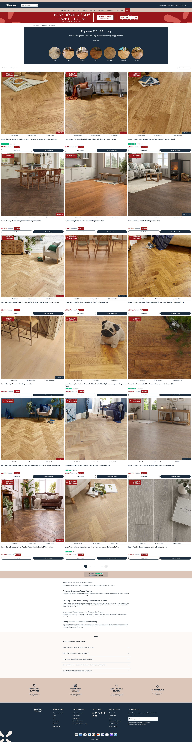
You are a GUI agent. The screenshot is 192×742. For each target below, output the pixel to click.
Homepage (36, 25)
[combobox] (28, 5)
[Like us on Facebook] (96, 713)
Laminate (84, 10)
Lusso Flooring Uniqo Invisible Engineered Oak (17, 384)
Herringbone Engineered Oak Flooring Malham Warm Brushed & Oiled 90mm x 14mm (30, 465)
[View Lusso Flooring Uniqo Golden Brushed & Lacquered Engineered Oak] (159, 347)
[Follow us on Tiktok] (93, 716)
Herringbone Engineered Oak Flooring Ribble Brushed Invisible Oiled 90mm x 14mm (30, 302)
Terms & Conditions (78, 721)
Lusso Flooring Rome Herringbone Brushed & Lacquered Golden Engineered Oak (156, 302)
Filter (5, 68)
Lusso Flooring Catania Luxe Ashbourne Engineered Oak (147, 547)
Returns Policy (76, 718)
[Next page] (106, 566)
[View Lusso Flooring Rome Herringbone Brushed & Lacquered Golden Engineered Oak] (159, 266)
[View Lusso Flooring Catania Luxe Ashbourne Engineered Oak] (159, 510)
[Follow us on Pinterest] (105, 713)
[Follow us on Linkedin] (102, 713)
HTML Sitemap (113, 726)
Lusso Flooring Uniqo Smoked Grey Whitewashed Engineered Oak (151, 465)
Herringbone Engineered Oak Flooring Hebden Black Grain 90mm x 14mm (90, 139)
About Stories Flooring (115, 721)
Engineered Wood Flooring (48, 25)
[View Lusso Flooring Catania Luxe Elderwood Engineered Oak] (96, 184)
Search (37, 5)
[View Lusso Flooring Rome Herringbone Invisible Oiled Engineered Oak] (96, 429)
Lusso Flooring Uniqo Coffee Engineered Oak (144, 221)
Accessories (110, 10)
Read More (96, 40)
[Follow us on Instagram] (93, 713)
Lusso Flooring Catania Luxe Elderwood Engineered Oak (84, 221)
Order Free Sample (48, 150)
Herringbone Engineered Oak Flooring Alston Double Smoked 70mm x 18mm (27, 547)
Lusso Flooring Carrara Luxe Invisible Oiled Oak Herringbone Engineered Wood (92, 547)
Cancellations (76, 715)
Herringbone (101, 10)
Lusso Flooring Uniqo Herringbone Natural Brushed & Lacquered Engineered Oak (29, 139)
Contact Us (112, 713)
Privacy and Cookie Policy (80, 723)
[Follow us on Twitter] (99, 713)
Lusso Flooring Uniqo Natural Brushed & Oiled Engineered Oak (86, 302)
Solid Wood (92, 10)
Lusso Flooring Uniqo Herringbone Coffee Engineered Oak (21, 221)
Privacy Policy (143, 724)
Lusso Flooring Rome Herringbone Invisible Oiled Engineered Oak (87, 465)
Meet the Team (113, 723)
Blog (110, 718)
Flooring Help (112, 715)
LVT (79, 10)
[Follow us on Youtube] (96, 716)
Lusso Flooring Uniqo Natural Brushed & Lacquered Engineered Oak (151, 139)
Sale (127, 10)
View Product (17, 150)
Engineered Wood (65, 10)
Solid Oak (55, 723)
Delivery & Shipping (78, 713)
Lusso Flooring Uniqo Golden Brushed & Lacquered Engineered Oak (151, 384)
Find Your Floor (119, 10)
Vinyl (73, 10)
